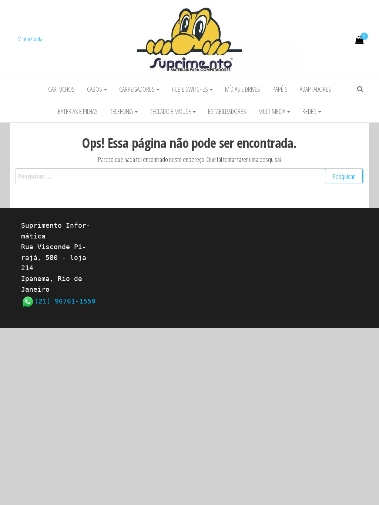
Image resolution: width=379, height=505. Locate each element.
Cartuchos (61, 89)
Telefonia (122, 111)
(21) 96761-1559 (64, 301)
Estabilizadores (227, 111)
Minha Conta (30, 39)
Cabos (95, 89)
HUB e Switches (190, 89)
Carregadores (137, 89)
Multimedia (272, 111)
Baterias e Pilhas (78, 111)
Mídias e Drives (242, 89)
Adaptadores (315, 89)
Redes (310, 111)
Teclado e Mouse (171, 111)
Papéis (280, 89)
